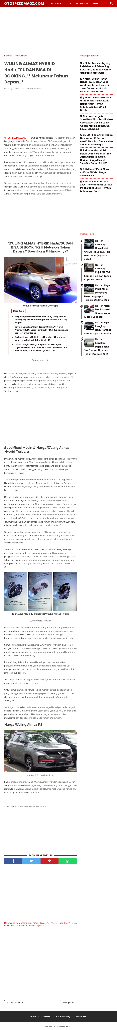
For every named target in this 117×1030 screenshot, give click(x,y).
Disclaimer (81, 1017)
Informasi (56, 3)
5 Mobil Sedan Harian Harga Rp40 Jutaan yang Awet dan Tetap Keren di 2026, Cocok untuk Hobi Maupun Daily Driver (94, 85)
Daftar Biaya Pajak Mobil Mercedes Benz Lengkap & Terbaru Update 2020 (97, 292)
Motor (68, 10)
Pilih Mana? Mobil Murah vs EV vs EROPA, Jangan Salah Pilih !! (95, 172)
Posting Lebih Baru (14, 1003)
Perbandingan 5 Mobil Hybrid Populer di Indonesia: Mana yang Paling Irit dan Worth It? (40, 338)
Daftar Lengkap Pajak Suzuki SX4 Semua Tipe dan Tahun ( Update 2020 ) (96, 346)
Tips (68, 3)
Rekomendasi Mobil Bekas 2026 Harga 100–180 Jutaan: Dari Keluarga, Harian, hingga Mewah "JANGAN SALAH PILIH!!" (95, 157)
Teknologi (82, 3)
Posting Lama (68, 1003)
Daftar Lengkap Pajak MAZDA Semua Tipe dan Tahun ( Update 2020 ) (97, 272)
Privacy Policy (63, 1017)
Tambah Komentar (34, 89)
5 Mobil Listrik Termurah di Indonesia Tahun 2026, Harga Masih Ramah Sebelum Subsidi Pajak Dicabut (95, 104)
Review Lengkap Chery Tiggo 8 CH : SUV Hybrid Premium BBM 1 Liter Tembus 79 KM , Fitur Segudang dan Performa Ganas (41, 330)
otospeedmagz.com (24, 3)
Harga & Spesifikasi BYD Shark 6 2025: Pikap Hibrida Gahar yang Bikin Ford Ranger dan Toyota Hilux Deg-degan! (41, 320)
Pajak (95, 3)
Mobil (54, 10)
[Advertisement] (58, 30)
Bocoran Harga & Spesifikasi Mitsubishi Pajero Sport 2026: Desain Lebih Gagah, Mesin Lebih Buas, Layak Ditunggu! (96, 122)
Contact (46, 1017)
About (33, 1017)
